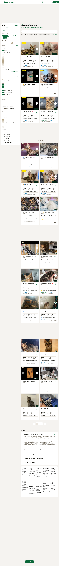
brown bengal (46, 476)
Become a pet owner (26, 2)
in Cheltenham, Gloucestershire (32, 27)
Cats (4, 30)
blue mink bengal (38, 480)
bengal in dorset (24, 490)
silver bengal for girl (46, 471)
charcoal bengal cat (52, 489)
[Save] (36, 57)
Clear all (16, 25)
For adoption (12, 35)
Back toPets (5, 27)
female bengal (32, 471)
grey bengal (38, 472)
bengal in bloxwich (24, 482)
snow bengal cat (32, 476)
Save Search (26, 36)
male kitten (31, 473)
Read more (54, 34)
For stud (5, 38)
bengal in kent (25, 487)
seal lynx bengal (52, 479)
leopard (31, 486)
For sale (5, 35)
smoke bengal (39, 468)
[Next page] (45, 424)
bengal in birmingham (24, 469)
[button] (30, 48)
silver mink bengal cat (38, 484)
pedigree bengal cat (38, 477)
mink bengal (53, 491)
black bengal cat (32, 491)
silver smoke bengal (46, 483)
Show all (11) (6, 97)
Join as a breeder (37, 2)
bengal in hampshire (24, 475)
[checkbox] (3, 51)
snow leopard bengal (32, 494)
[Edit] (18, 76)
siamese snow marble (46, 489)
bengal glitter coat (39, 493)
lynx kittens (45, 494)
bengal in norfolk (24, 472)
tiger (37, 474)
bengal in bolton (31, 469)
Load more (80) (14, 71)
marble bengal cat (53, 474)
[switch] (12, 43)
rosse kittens (53, 476)
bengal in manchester (24, 478)
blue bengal (38, 470)
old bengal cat (46, 468)
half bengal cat (32, 478)
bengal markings (38, 490)
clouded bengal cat (52, 469)
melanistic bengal (45, 479)
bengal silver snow (53, 483)
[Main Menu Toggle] (1, 2)
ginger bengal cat (46, 486)
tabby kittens (32, 480)
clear (17, 45)
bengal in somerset (24, 493)
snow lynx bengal (31, 484)
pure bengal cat (45, 474)
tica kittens (52, 471)
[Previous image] (23, 48)
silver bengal (32, 488)
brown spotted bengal (46, 492)
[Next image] (37, 48)
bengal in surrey (24, 485)
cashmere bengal (52, 486)
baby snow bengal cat (52, 494)
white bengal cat (39, 487)
